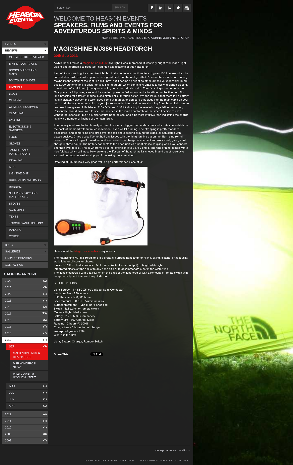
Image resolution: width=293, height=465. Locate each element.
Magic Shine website (87, 251)
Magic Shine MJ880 (95, 62)
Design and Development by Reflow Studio (164, 461)
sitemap (159, 450)
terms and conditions (178, 450)
